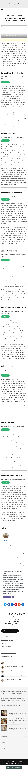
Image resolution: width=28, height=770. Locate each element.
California (7, 15)
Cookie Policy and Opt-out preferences (13, 763)
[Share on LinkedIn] (12, 604)
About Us (3, 742)
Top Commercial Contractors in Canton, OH (14, 679)
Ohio (24, 711)
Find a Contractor (4, 736)
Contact (5, 82)
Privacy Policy (19, 761)
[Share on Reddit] (19, 604)
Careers (2, 751)
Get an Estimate (4, 745)
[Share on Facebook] (8, 604)
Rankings (3, 748)
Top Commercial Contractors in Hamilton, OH (14, 666)
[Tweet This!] (5, 604)
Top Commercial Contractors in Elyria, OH (14, 662)
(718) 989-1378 (4, 754)
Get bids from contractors (14, 767)
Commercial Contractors (13, 711)
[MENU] (2, 10)
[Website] (13, 597)
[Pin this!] (15, 604)
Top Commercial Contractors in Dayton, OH (14, 670)
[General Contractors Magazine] (14, 5)
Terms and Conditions (9, 761)
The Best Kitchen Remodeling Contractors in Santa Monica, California (17, 614)
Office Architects (19, 15)
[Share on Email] (22, 604)
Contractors (12, 15)
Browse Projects (4, 739)
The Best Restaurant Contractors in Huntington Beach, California (11, 623)
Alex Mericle (6, 540)
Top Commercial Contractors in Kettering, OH (14, 675)
